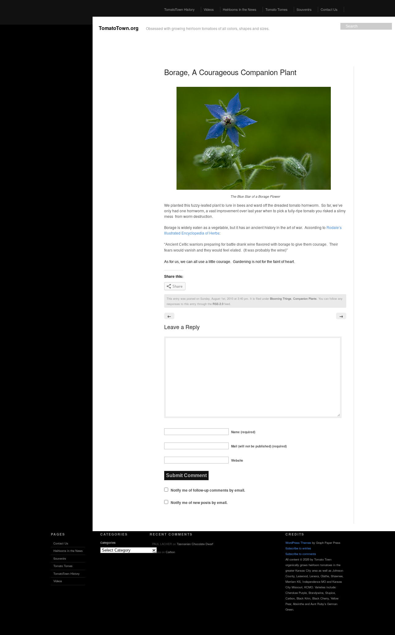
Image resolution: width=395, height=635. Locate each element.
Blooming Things (280, 298)
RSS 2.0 (218, 304)
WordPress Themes (298, 542)
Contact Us (329, 9)
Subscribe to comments (300, 554)
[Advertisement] (46, 109)
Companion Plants (305, 298)
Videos (209, 9)
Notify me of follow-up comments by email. (208, 490)
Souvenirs (304, 9)
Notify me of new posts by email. (199, 502)
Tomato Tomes (276, 9)
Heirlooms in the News (239, 9)
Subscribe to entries (298, 548)
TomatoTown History (179, 9)
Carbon (170, 552)
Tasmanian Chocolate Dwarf (195, 544)
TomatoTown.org (119, 28)
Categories (107, 542)
